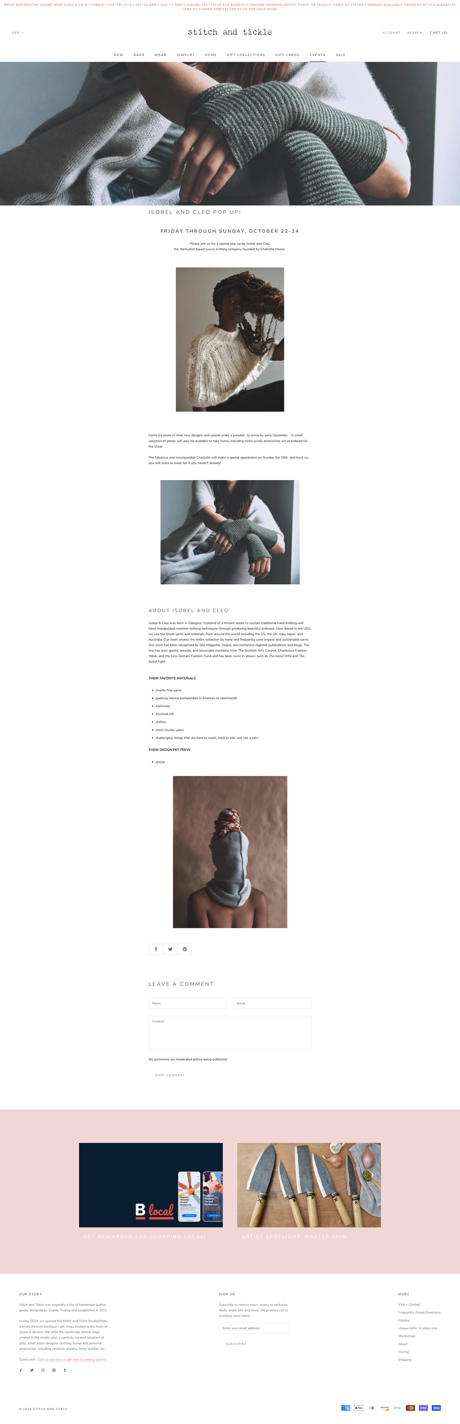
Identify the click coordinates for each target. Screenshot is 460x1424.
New (119, 55)
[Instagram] (43, 1370)
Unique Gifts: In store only (417, 1328)
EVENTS (318, 55)
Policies (403, 1320)
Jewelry (186, 55)
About (403, 1344)
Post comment (170, 1075)
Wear (161, 55)
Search (415, 33)
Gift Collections (246, 55)
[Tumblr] (65, 1370)
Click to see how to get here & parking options (72, 1359)
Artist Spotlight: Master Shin (294, 1236)
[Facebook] (21, 1370)
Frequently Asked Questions (419, 1312)
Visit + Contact (409, 1304)
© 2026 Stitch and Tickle (43, 1409)
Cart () (439, 33)
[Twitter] (32, 1370)
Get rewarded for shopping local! (145, 1236)
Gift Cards (288, 55)
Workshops (406, 1336)
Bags (139, 55)
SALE (341, 55)
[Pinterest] (54, 1370)
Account (392, 33)
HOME (211, 55)
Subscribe (236, 1344)
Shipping (404, 1360)
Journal (403, 1352)
